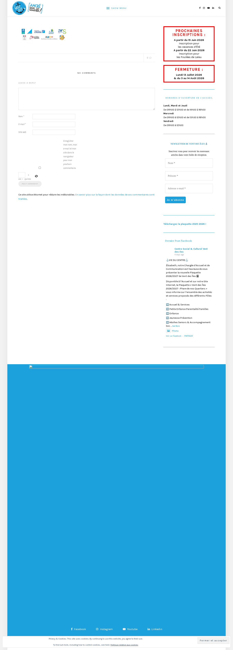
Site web (22, 132)
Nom (21, 116)
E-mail (22, 124)
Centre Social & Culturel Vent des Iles (191, 250)
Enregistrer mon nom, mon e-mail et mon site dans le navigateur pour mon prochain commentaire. (70, 154)
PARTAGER (188, 336)
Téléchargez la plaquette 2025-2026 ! (184, 224)
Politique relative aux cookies (124, 645)
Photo (175, 330)
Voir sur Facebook (173, 336)
